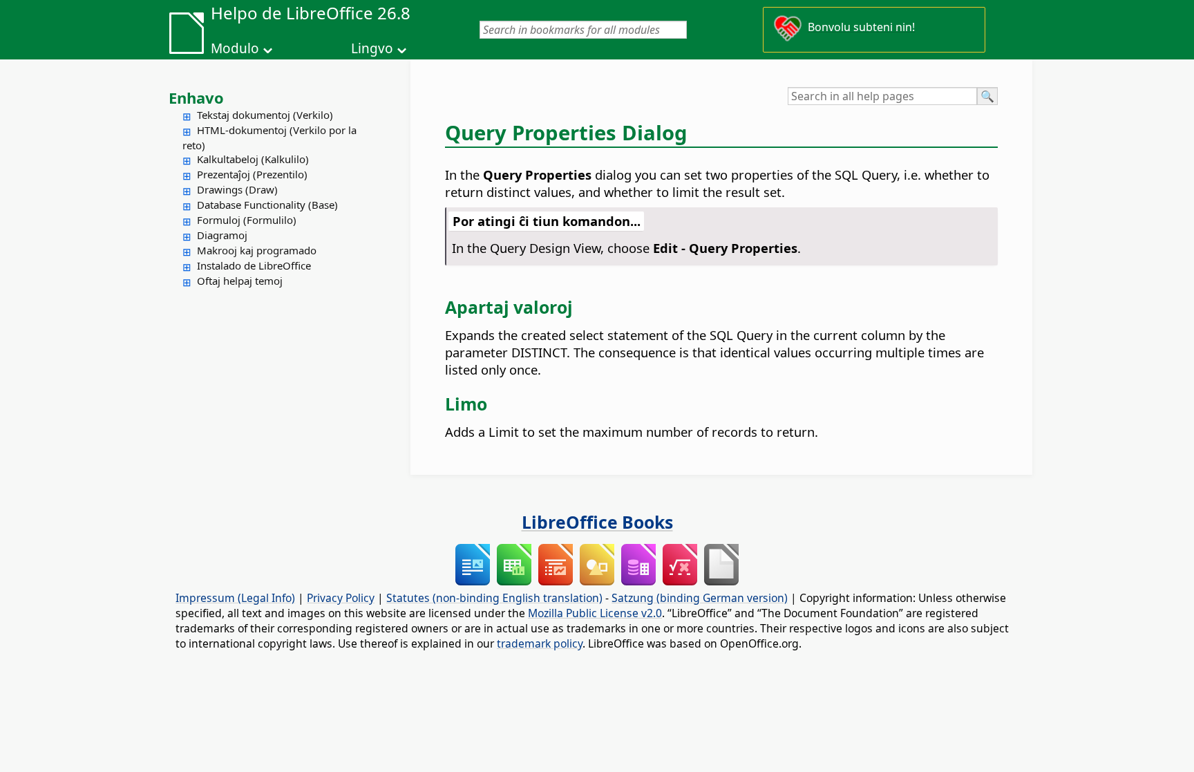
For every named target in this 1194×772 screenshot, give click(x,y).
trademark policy (539, 643)
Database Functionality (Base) (267, 204)
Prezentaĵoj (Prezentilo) (252, 174)
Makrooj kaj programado (256, 250)
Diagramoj (222, 235)
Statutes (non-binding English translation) (494, 597)
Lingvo (372, 48)
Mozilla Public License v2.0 (595, 613)
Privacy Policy (341, 597)
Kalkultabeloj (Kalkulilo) (253, 159)
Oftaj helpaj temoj (240, 281)
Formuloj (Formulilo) (246, 220)
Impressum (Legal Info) (235, 597)
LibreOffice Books (597, 522)
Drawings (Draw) (237, 189)
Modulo (235, 48)
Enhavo (196, 97)
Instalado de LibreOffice (254, 265)
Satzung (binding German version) (700, 597)
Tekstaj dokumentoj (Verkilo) (265, 115)
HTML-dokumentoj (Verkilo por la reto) (269, 137)
